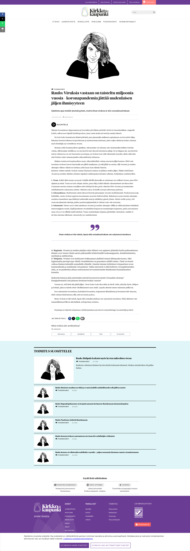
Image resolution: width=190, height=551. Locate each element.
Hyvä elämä (69, 513)
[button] (69, 318)
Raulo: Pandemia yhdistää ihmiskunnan (71, 420)
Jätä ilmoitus (105, 2)
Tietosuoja (112, 516)
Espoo (88, 513)
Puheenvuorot (70, 516)
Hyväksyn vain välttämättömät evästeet (110, 545)
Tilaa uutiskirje (134, 2)
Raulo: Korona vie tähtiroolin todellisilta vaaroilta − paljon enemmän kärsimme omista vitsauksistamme (97, 452)
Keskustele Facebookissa (66, 485)
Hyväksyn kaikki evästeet (74, 545)
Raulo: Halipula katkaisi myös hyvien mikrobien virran (104, 358)
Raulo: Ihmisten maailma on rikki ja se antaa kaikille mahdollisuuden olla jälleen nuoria (90, 388)
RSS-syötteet (70, 530)
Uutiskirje (126, 485)
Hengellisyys (69, 520)
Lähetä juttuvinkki (119, 2)
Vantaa (88, 520)
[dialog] (95, 542)
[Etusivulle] (95, 12)
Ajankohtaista (70, 509)
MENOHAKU (150, 2)
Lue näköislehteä (91, 2)
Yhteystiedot (113, 509)
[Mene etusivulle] (47, 507)
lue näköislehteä (142, 504)
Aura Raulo (68, 117)
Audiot (67, 523)
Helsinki (88, 509)
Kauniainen (89, 516)
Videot (67, 527)
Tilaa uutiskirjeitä (114, 520)
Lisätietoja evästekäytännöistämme (78, 539)
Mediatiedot (113, 513)
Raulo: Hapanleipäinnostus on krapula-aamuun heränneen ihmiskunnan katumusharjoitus (91, 404)
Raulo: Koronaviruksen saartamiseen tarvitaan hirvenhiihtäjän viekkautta (85, 436)
